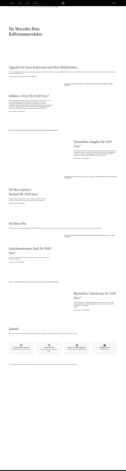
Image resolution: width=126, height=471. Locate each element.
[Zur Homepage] (63, 3)
